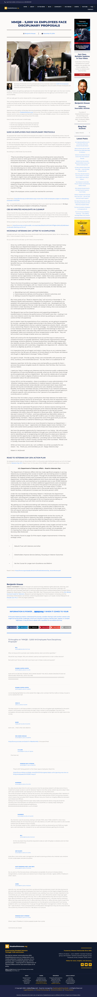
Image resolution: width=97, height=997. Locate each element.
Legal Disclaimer (70, 983)
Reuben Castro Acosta (22, 668)
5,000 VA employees (62, 84)
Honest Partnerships (70, 982)
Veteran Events (55, 982)
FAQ (92, 6)
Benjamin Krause (27, 977)
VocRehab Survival (41, 977)
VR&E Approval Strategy (41, 980)
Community (57, 6)
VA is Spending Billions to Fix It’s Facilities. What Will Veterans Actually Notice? (82, 144)
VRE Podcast (27, 982)
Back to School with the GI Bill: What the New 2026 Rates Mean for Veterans (82, 150)
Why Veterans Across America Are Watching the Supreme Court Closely (82, 190)
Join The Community (56, 980)
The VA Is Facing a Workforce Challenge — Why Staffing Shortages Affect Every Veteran (82, 213)
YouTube (84, 6)
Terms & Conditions (70, 980)
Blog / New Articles (55, 979)
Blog (49, 6)
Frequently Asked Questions (55, 977)
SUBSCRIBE (82, 74)
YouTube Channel (27, 980)
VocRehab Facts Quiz (41, 979)
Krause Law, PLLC (12, 597)
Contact (90, 9)
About (32, 6)
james (17, 884)
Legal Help (70, 977)
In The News (41, 6)
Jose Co (17, 703)
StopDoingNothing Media (60, 988)
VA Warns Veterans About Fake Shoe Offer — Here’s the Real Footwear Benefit (82, 169)
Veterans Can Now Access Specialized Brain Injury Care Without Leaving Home (82, 163)
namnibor (18, 782)
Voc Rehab (68, 6)
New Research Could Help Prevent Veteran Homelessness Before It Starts (82, 183)
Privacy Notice (70, 979)
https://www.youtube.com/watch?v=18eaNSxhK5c (23, 741)
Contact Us (26, 983)
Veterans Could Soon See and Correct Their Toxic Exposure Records (82, 156)
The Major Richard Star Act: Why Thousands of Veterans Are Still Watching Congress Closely (82, 202)
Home (25, 6)
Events (76, 6)
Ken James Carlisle (21, 736)
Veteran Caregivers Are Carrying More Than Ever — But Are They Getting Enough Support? (82, 196)
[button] (12, 627)
